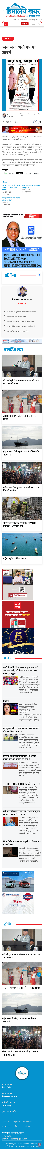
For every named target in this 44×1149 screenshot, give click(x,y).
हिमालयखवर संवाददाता (10, 115)
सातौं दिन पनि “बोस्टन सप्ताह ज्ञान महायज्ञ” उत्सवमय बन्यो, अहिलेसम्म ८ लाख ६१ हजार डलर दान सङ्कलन (20, 671)
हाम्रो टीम (6, 1122)
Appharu (36, 1146)
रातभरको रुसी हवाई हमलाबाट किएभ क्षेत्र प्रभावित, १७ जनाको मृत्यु (19, 524)
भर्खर (7, 658)
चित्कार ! (6, 701)
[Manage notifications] (39, 1145)
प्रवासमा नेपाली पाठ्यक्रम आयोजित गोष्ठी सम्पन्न (20, 321)
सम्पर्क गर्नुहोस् (6, 1126)
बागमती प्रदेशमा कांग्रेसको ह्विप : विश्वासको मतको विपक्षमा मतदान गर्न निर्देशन (19, 757)
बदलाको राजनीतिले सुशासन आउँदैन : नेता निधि (21, 784)
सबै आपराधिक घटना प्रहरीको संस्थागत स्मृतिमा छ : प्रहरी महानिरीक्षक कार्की (21, 812)
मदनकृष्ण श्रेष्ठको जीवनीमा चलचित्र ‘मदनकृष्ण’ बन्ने (31, 186)
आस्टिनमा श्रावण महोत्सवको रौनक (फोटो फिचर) (19, 417)
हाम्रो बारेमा (17, 1122)
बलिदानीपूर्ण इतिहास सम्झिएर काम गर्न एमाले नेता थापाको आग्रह (21, 382)
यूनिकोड (27, 1126)
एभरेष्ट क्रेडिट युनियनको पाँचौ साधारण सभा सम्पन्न (21, 312)
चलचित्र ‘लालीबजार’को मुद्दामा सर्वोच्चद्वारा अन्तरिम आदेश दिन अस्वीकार (11, 187)
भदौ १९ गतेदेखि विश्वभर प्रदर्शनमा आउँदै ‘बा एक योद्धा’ (11, 199)
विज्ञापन (17, 1126)
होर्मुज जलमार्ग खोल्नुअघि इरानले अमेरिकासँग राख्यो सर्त (21, 453)
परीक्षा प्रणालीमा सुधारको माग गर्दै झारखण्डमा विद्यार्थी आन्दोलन (21, 489)
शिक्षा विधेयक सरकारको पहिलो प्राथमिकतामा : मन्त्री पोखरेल (21, 843)
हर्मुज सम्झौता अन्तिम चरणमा (14, 558)
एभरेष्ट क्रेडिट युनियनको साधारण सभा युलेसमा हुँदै (21, 326)
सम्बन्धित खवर (13, 350)
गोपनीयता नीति (27, 1122)
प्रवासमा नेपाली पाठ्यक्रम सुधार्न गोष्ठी (17, 331)
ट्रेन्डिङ (8, 924)
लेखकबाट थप (22, 303)
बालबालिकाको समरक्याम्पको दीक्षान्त (16, 316)
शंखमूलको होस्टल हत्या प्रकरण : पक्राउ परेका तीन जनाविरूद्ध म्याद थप (21, 730)
